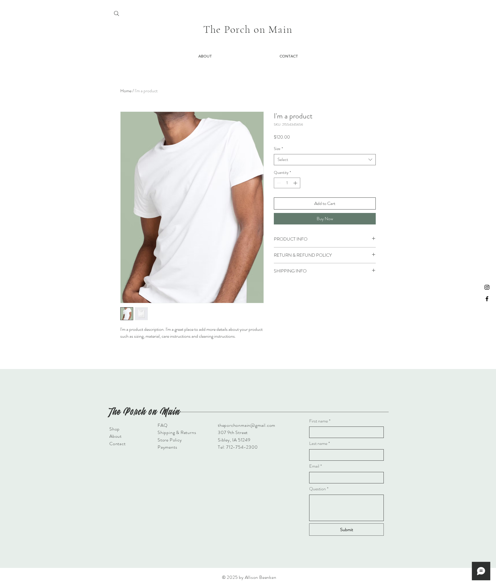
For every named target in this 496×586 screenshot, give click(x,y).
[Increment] (295, 183)
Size (278, 148)
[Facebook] (487, 298)
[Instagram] (487, 287)
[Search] (116, 13)
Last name (319, 443)
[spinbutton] (287, 183)
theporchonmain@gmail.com (246, 425)
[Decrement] (278, 183)
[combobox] (325, 159)
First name (319, 421)
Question (318, 489)
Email (315, 466)
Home (125, 90)
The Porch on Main (247, 29)
